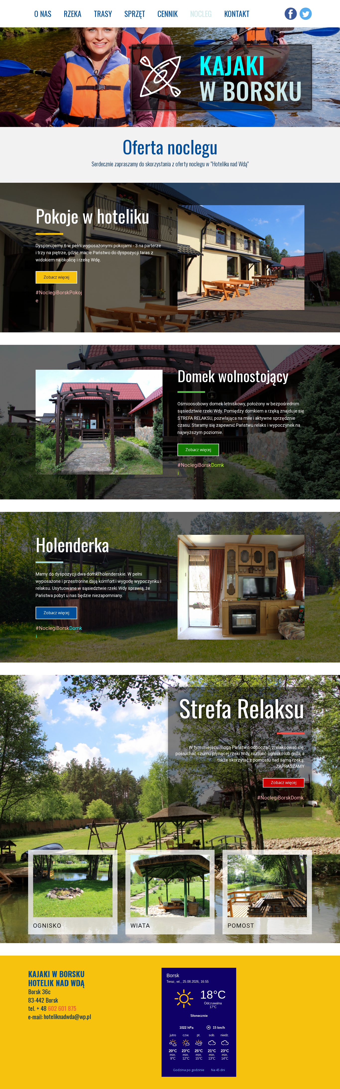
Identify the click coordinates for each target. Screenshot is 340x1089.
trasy (103, 13)
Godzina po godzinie (189, 1070)
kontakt (236, 13)
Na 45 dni (218, 1070)
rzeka (72, 13)
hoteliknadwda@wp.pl (67, 1016)
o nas (42, 13)
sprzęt (134, 13)
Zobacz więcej (56, 277)
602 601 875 (62, 1008)
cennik (168, 13)
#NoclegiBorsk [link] (194, 465)
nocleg (201, 13)
